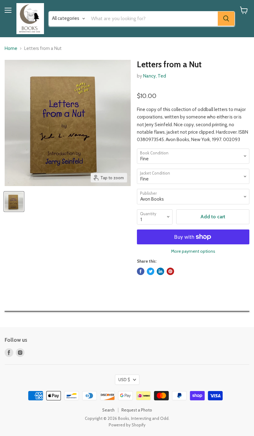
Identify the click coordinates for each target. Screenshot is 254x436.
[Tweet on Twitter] (150, 271)
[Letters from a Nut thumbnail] (14, 201)
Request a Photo (136, 409)
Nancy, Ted (154, 76)
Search (108, 409)
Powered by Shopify (127, 424)
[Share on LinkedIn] (160, 271)
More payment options (193, 251)
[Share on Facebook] (140, 271)
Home (11, 48)
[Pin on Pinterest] (170, 271)
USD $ (124, 379)
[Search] (226, 18)
